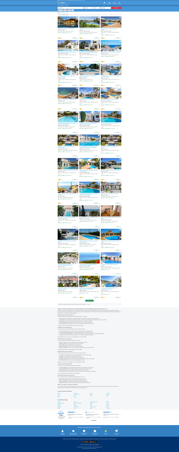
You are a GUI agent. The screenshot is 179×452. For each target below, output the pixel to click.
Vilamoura (107, 393)
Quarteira (59, 395)
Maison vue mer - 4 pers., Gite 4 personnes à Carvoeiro (110, 52)
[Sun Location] (61, 2)
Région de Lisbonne (61, 403)
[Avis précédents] (66, 414)
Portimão (75, 393)
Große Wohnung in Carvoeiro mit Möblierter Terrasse (89, 217)
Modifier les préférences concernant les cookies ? (89, 448)
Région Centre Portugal (77, 403)
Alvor (58, 397)
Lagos (91, 393)
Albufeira (59, 393)
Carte (69, 10)
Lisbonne (59, 405)
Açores (107, 403)
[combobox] (71, 8)
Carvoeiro (107, 405)
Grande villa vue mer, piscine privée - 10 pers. (87, 99)
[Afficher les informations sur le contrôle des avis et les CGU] (64, 416)
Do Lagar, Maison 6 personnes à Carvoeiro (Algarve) (88, 52)
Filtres (65, 10)
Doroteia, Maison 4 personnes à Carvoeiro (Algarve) (67, 52)
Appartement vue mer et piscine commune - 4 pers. (110, 193)
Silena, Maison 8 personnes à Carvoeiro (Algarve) (109, 99)
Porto (75, 404)
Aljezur (107, 395)
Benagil (91, 394)
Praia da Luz (108, 408)
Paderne (75, 397)
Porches (107, 394)
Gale (74, 395)
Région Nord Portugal (93, 401)
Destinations (61, 10)
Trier (73, 10)
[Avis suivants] (120, 414)
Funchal (107, 404)
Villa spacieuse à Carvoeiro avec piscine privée (66, 28)
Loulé (91, 395)
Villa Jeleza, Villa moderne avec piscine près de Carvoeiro (111, 170)
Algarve (75, 401)
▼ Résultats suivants (89, 300)
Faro (58, 394)
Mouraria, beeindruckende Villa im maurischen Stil (109, 123)
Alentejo (91, 403)
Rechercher (116, 7)
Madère (107, 401)
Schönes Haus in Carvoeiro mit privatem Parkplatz (66, 217)
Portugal (59, 401)
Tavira (91, 404)
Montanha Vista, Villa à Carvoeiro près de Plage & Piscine (68, 170)
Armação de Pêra (76, 394)
